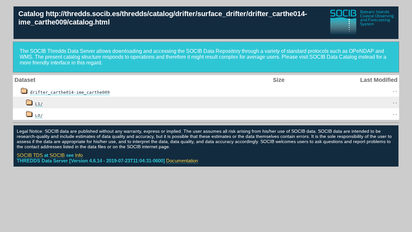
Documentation (182, 160)
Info (79, 155)
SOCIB (57, 155)
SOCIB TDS (30, 155)
